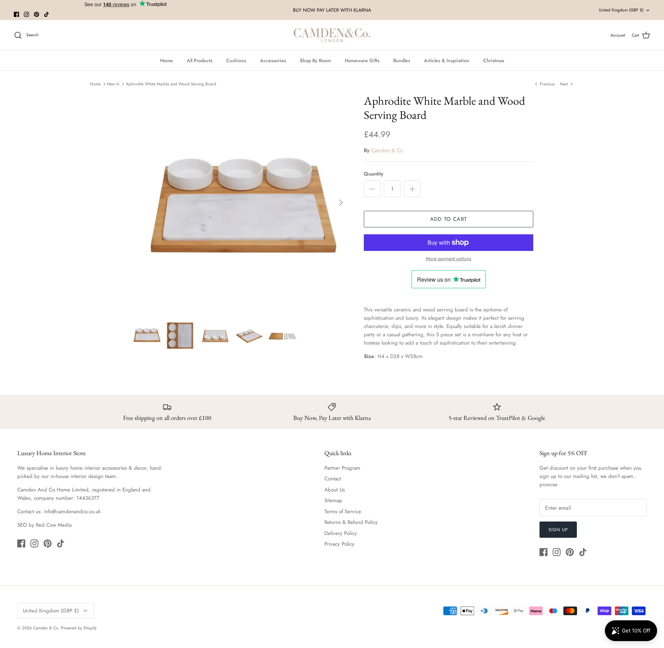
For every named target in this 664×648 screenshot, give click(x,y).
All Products (199, 60)
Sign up (558, 529)
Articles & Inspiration (446, 60)
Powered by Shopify (78, 628)
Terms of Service (342, 511)
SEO (22, 525)
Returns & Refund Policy (351, 522)
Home (166, 60)
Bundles (401, 60)
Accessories (273, 60)
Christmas (493, 60)
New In (113, 84)
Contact (332, 478)
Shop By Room (315, 60)
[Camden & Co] (332, 35)
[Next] (341, 202)
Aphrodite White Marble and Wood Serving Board (171, 84)
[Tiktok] (46, 14)
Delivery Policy (340, 533)
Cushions (236, 60)
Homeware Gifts (362, 60)
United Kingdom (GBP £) (621, 10)
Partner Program (342, 468)
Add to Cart (448, 219)
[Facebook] (16, 14)
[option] (240, 202)
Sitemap (333, 500)
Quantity (373, 174)
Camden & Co (387, 150)
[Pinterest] (36, 14)
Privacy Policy (339, 544)
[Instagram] (26, 14)
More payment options (448, 259)
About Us (334, 490)
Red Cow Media (54, 525)
